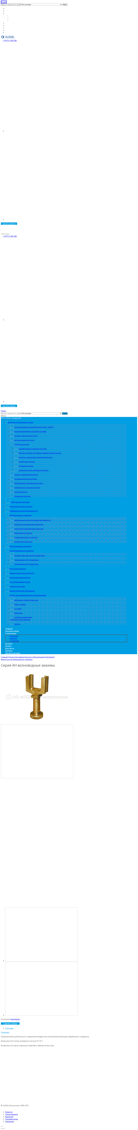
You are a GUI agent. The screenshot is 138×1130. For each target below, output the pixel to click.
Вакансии (13, 18)
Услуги (8, 25)
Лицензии (13, 16)
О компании (10, 13)
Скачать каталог (12, 32)
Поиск (65, 4)
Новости (9, 1112)
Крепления (49, 657)
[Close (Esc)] (2, 1126)
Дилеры (8, 30)
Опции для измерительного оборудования (26, 657)
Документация (11, 11)
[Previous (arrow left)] (2, 1128)
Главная (8, 9)
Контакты (9, 28)
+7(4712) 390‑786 (10, 40)
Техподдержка (11, 1114)
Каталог (8, 23)
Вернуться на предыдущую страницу (16, 659)
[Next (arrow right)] (4, 1128)
